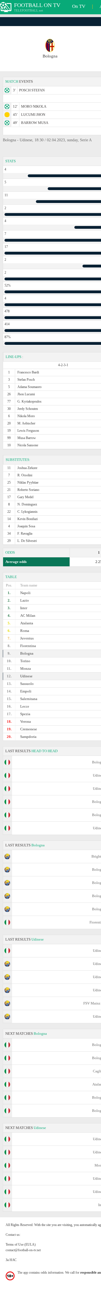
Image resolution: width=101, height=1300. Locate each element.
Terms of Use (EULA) (21, 1244)
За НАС (11, 1260)
